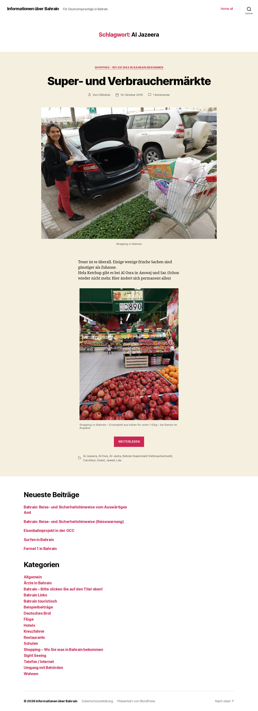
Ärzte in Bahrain (38, 583)
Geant (101, 460)
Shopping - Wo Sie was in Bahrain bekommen (129, 67)
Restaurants (34, 637)
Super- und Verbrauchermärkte (129, 81)
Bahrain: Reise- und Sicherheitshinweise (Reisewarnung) (74, 521)
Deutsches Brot (37, 613)
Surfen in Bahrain (39, 539)
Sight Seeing (35, 655)
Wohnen (31, 674)
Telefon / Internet (39, 661)
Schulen (31, 643)
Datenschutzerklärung (97, 701)
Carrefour (89, 460)
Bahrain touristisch (40, 601)
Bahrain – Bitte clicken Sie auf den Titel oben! (63, 589)
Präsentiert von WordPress (136, 701)
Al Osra (103, 456)
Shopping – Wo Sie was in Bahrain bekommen (63, 649)
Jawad (110, 460)
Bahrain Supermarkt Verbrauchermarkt (147, 456)
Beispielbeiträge (38, 607)
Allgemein (33, 577)
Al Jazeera (90, 456)
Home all (227, 9)
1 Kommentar (161, 95)
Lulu (118, 460)
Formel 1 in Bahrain (40, 548)
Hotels (29, 625)
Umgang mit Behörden (43, 667)
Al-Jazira (115, 456)
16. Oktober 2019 (131, 95)
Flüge (29, 619)
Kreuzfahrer (34, 631)
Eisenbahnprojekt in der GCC (49, 530)
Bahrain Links (35, 595)
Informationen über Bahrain (33, 9)
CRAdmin (104, 95)
